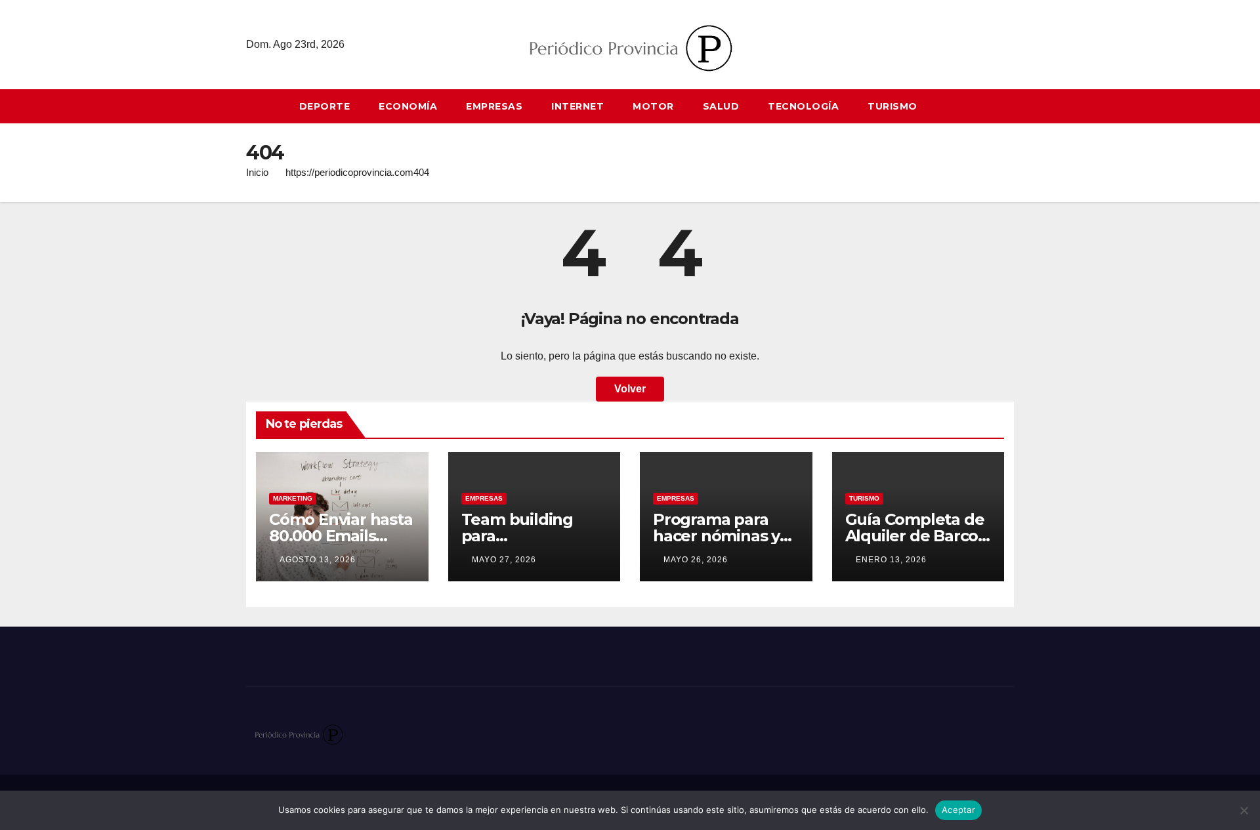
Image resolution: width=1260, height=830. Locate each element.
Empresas (494, 106)
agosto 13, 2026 (318, 559)
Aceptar (958, 809)
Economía (408, 106)
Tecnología (803, 106)
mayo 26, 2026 (695, 559)
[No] (1243, 810)
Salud (721, 106)
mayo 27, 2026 (504, 559)
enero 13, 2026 (891, 559)
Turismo (892, 106)
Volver (630, 388)
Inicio (257, 172)
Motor (653, 106)
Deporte (324, 106)
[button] (1010, 106)
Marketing (292, 498)
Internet (577, 106)
